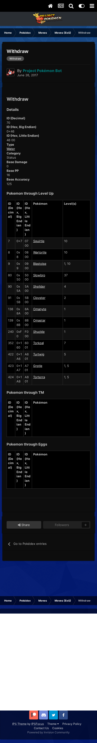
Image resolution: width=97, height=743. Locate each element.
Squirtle (38, 241)
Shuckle (39, 331)
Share (25, 525)
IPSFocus (37, 724)
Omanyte (39, 309)
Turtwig (38, 354)
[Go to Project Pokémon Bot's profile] (11, 72)
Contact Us (41, 728)
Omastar (39, 320)
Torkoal (38, 343)
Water (11, 149)
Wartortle (40, 252)
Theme (52, 724)
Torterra (39, 377)
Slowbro (39, 275)
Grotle (37, 366)
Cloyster (39, 298)
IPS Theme (19, 724)
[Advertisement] (48, 662)
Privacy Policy (71, 724)
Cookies (57, 728)
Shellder (39, 286)
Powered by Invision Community (48, 732)
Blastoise (39, 263)
